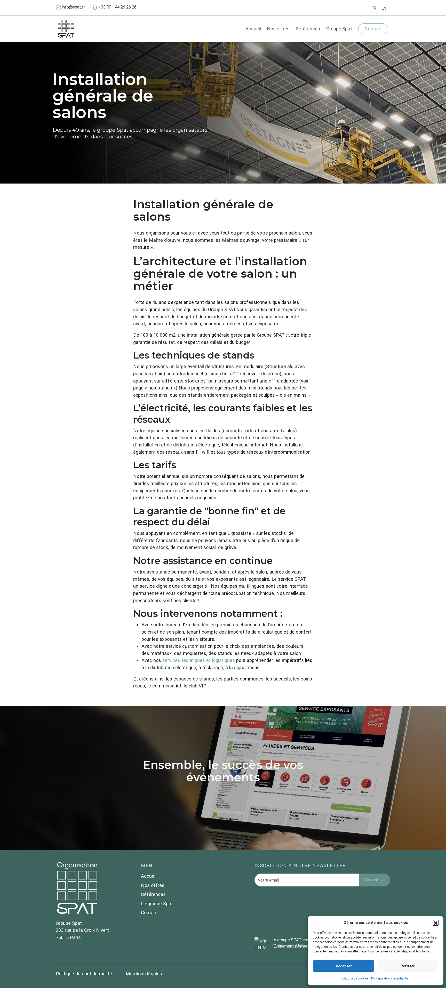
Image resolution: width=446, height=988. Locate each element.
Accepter (344, 966)
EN (384, 8)
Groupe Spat (339, 28)
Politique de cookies (355, 978)
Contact (373, 28)
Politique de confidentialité (389, 978)
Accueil (253, 28)
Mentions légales (144, 973)
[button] (435, 922)
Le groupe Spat (157, 903)
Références (308, 28)
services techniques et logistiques (198, 660)
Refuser (408, 966)
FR (373, 8)
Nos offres (278, 28)
